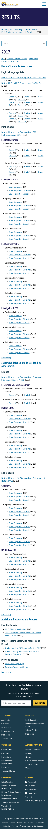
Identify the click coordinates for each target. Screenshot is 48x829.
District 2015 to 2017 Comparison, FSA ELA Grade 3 (23, 83)
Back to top (6, 357)
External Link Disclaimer (35, 826)
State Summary (15, 187)
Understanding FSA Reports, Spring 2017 (23, 648)
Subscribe (40, 703)
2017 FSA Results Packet (15, 629)
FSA (3, 58)
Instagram (32, 793)
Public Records (29, 823)
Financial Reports (32, 749)
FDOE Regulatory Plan (35, 800)
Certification (6, 749)
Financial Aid (6, 727)
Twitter (31, 785)
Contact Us (6, 826)
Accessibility (40, 823)
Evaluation (6, 757)
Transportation (32, 764)
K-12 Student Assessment (12, 32)
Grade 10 (22, 105)
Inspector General (9, 798)
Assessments (31, 29)
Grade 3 (12, 96)
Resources (5, 767)
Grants (28, 757)
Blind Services (7, 782)
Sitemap (5, 823)
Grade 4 (27, 96)
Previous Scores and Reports (17, 667)
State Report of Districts (19, 190)
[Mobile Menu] (44, 4)
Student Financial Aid (10, 802)
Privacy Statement (16, 823)
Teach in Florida (8, 771)
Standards (5, 735)
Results (30, 32)
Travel (28, 768)
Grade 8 (27, 102)
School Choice (31, 730)
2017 (5, 43)
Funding (29, 753)
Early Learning (31, 720)
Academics (5, 720)
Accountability (16, 29)
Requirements (7, 731)
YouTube (32, 789)
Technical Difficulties (19, 826)
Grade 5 (12, 395)
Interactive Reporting (14, 663)
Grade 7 (12, 102)
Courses (5, 723)
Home (4, 29)
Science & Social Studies (17, 58)
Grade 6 (21, 99)
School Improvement (34, 760)
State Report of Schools (19, 194)
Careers (28, 797)
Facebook (32, 782)
